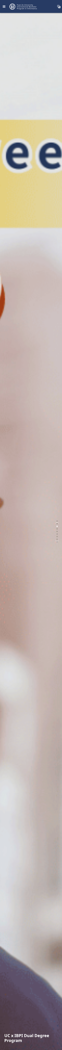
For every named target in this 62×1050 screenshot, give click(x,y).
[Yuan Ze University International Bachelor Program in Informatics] (23, 6)
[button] (57, 521)
